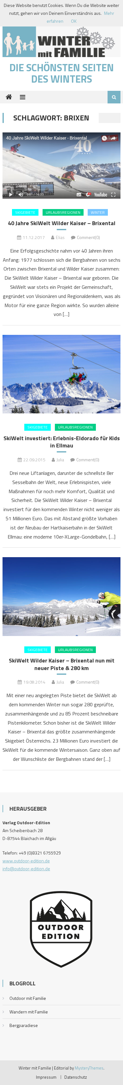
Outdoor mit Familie (27, 998)
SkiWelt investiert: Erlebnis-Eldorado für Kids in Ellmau (61, 442)
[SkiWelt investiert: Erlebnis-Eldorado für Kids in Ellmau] (61, 374)
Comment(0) (88, 237)
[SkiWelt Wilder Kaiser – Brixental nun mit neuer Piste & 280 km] (61, 596)
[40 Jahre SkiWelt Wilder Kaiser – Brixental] (61, 165)
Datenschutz (75, 1077)
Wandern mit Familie (28, 1011)
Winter (98, 212)
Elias (60, 237)
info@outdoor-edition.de (26, 868)
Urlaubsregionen (63, 212)
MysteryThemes (89, 1068)
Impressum (46, 1077)
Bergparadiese (23, 1025)
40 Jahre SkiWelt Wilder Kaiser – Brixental (61, 223)
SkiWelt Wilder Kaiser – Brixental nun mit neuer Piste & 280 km (61, 664)
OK (74, 21)
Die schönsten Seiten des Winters (61, 73)
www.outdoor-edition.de (26, 860)
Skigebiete (25, 212)
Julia (60, 459)
